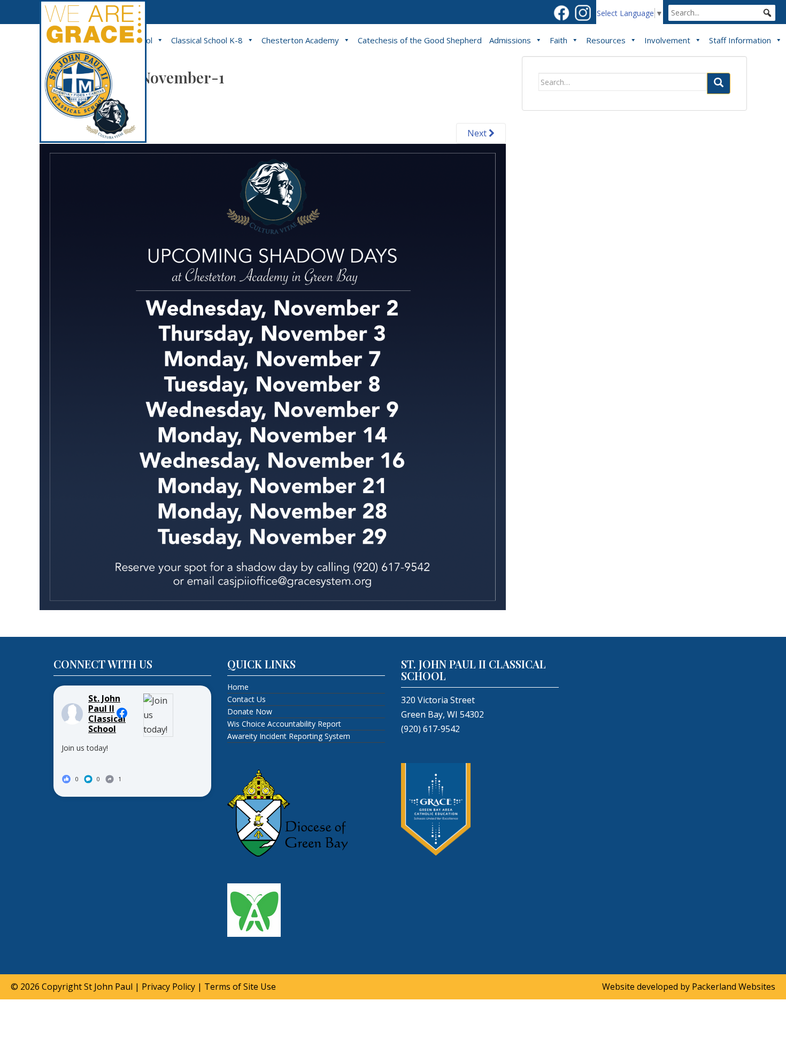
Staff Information (740, 40)
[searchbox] (721, 13)
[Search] (718, 83)
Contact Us (246, 699)
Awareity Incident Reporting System (288, 736)
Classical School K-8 (207, 40)
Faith (558, 40)
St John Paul (108, 986)
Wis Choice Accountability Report (284, 724)
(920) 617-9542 (430, 729)
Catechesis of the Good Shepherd (420, 40)
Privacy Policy (168, 986)
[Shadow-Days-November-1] (273, 376)
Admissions (510, 40)
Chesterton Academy (300, 40)
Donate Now (249, 711)
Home (238, 687)
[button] (767, 13)
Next (478, 133)
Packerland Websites (733, 986)
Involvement (667, 40)
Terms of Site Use (240, 986)
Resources (606, 40)
